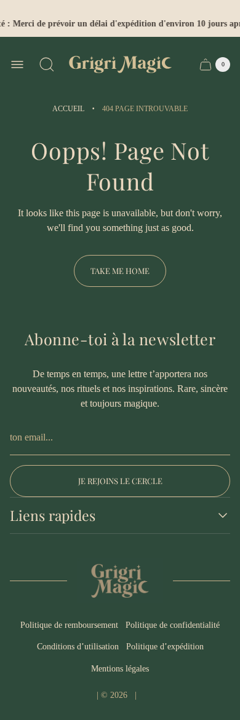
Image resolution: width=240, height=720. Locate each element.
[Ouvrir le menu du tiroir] (17, 64)
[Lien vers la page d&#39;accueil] (120, 580)
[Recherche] (46, 64)
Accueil (68, 108)
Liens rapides (52, 515)
